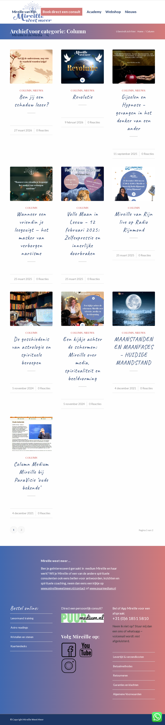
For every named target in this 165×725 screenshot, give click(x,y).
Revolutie (82, 96)
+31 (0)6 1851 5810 (130, 618)
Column (25, 90)
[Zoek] (47, 35)
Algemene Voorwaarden (127, 694)
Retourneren (120, 675)
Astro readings (19, 627)
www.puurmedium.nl (103, 588)
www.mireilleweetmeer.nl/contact (63, 588)
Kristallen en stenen (22, 637)
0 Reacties (42, 130)
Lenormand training (22, 618)
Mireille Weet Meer (33, 719)
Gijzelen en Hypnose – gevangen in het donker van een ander (134, 112)
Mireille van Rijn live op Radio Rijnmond (134, 221)
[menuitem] (24, 11)
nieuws (38, 90)
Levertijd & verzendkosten (128, 656)
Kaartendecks (19, 646)
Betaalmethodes (122, 666)
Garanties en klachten (125, 684)
